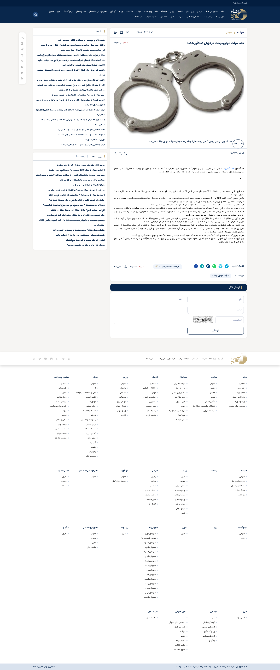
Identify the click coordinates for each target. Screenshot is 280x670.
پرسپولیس (122, 397)
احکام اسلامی (91, 406)
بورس (154, 392)
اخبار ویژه (241, 392)
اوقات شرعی (184, 358)
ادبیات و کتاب (91, 456)
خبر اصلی (241, 388)
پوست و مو (62, 424)
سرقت (182, 631)
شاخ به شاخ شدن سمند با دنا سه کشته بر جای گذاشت (81, 134)
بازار (58, 11)
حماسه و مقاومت (89, 410)
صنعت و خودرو (149, 397)
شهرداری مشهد (150, 542)
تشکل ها (152, 504)
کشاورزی (152, 401)
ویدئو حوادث (240, 490)
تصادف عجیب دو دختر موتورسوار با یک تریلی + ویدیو (81, 129)
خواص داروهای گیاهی (57, 406)
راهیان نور (92, 451)
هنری (172, 16)
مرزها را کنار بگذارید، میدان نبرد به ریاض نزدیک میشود (81, 165)
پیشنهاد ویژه (240, 401)
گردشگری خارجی (208, 627)
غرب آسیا (181, 415)
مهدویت (92, 401)
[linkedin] (208, 266)
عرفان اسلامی (91, 424)
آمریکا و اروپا (180, 401)
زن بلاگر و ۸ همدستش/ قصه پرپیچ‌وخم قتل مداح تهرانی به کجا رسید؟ (74, 205)
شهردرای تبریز (150, 561)
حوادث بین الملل (238, 485)
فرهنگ (164, 11)
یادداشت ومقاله (238, 397)
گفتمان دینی (91, 433)
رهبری (212, 388)
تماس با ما (150, 358)
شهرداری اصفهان (149, 551)
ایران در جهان (180, 388)
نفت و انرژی (151, 415)
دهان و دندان (61, 419)
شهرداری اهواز (150, 547)
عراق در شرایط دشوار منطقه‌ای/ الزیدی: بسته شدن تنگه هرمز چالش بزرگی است (71, 55)
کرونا (64, 410)
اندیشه (93, 415)
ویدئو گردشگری (179, 494)
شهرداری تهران (150, 533)
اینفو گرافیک (68, 11)
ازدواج (93, 538)
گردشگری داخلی (209, 622)
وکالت (183, 636)
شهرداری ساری (150, 588)
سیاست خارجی (209, 410)
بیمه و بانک (208, 16)
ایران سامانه (37, 666)
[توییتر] (22, 72)
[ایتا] (22, 61)
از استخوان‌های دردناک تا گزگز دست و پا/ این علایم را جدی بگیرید (77, 170)
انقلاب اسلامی (91, 397)
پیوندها (212, 358)
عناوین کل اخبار (212, 11)
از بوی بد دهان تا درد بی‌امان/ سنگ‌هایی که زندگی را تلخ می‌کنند (77, 195)
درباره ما (161, 358)
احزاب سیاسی (150, 490)
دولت (212, 397)
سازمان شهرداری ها (148, 538)
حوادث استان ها (238, 481)
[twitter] (220, 266)
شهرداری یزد (151, 570)
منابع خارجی (180, 485)
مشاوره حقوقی (151, 16)
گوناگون (113, 11)
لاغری (64, 392)
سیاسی (199, 11)
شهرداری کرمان (150, 592)
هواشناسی (241, 494)
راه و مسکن (151, 410)
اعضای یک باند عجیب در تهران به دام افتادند (85, 240)
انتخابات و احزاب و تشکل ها (204, 406)
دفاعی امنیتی (209, 401)
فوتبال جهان (121, 406)
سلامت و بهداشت (151, 11)
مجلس (212, 392)
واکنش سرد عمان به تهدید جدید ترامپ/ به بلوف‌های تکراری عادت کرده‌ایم (73, 45)
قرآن (94, 388)
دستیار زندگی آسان (119, 481)
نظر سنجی (171, 358)
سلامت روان (61, 433)
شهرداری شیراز (150, 565)
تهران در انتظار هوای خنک (94, 139)
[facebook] (196, 266)
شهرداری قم (151, 574)
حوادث (138, 11)
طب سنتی (62, 388)
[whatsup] (214, 266)
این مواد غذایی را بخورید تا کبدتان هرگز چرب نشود (83, 50)
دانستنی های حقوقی (177, 622)
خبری (183, 476)
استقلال (123, 392)
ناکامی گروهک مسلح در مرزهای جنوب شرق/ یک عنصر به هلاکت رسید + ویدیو (71, 80)
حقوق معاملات (179, 649)
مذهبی (93, 447)
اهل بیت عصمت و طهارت (86, 392)
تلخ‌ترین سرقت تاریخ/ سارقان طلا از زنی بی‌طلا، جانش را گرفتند (78, 210)
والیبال (123, 388)
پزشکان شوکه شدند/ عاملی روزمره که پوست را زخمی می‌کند (79, 230)
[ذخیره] (121, 32)
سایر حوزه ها (180, 419)
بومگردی (212, 640)
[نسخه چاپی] (115, 32)
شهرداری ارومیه (150, 597)
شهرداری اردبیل (150, 579)
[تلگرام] (22, 49)
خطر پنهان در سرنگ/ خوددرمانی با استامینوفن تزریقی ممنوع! (78, 95)
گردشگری (163, 16)
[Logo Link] (239, 14)
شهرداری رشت (150, 583)
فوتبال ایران (121, 401)
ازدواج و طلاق (180, 627)
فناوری (51, 11)
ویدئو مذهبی (180, 499)
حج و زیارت (91, 438)
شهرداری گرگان (150, 556)
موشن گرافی (180, 508)
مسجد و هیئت (90, 428)
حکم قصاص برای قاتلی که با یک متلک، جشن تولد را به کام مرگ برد (76, 215)
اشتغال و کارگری (149, 388)
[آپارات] (22, 55)
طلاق (94, 542)
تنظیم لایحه (180, 640)
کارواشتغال (138, 16)
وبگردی (180, 16)
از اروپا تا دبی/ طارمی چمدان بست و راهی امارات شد (82, 144)
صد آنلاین (229, 168)
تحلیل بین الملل (178, 392)
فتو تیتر (93, 442)
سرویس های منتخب (236, 406)
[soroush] (202, 266)
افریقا (183, 406)
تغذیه (64, 415)
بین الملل (190, 11)
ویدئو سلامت (61, 397)
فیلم (183, 513)
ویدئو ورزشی (121, 410)
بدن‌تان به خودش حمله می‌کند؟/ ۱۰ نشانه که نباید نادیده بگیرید (76, 190)
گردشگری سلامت (208, 636)
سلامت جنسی (60, 428)
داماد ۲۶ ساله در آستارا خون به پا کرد (89, 185)
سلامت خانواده (60, 438)
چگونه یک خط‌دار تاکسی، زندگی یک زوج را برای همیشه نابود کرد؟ (77, 200)
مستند (182, 481)
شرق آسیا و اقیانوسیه (177, 410)
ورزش (172, 11)
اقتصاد (180, 11)
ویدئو (121, 11)
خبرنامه (203, 358)
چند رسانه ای (81, 11)
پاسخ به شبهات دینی (88, 419)
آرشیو (220, 358)
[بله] (22, 67)
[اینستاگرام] (22, 43)
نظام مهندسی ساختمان (98, 11)
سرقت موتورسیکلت (220, 275)
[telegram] (227, 266)
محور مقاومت (180, 397)
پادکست (129, 11)
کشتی (123, 415)
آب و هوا (194, 358)
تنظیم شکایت (180, 645)
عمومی (229, 32)
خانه (222, 11)
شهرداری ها (220, 16)
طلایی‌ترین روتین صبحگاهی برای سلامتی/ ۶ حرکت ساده (80, 235)
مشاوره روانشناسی (193, 16)
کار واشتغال (151, 617)
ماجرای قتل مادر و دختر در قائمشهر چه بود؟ (86, 245)
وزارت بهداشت (61, 401)
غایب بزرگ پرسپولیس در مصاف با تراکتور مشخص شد (81, 40)
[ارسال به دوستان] (127, 32)
